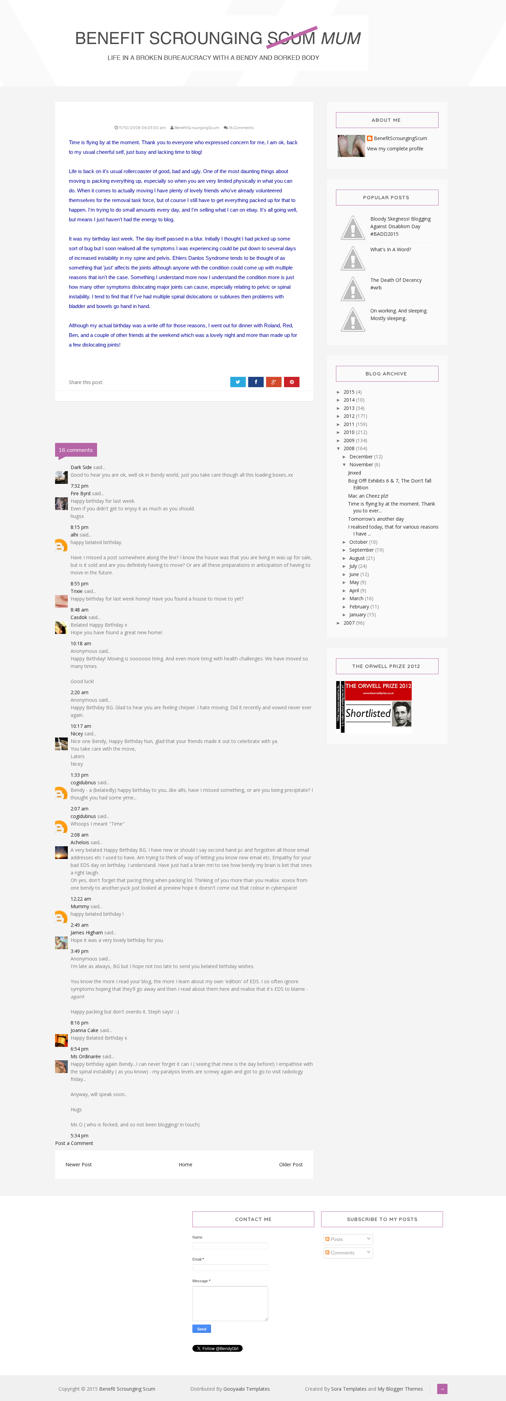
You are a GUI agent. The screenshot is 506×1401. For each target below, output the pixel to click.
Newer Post (78, 1164)
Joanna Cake (84, 1030)
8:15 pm (79, 527)
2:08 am (79, 834)
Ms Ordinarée (86, 1056)
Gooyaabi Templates (246, 1389)
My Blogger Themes (400, 1389)
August (357, 558)
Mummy (80, 906)
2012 (350, 416)
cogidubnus (83, 782)
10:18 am (81, 643)
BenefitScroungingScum (400, 138)
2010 (350, 432)
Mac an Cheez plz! (368, 495)
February (359, 606)
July (353, 566)
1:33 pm (79, 775)
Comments (342, 1252)
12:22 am (81, 898)
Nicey (77, 733)
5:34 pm (79, 1135)
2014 (350, 399)
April (354, 590)
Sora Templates (349, 1389)
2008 (350, 448)
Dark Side (81, 467)
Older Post (291, 1164)
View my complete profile (395, 148)
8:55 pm (79, 583)
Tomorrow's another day (376, 519)
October (359, 542)
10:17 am (81, 726)
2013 (350, 408)
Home (185, 1164)
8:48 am (79, 609)
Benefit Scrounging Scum (127, 1389)
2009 (350, 440)
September (362, 549)
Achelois (80, 842)
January (358, 614)
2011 (350, 424)
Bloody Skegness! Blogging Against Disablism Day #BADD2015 (400, 226)
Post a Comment (74, 1143)
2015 (350, 392)
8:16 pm (79, 1022)
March (357, 598)
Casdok (79, 617)
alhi (74, 534)
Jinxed (354, 472)
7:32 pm (79, 485)
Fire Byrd (81, 493)
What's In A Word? (390, 249)
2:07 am (79, 808)
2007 (350, 622)
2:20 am (79, 692)
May (354, 582)
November (362, 464)
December (361, 456)
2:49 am (79, 925)
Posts (336, 1239)
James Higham (87, 932)
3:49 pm (79, 951)
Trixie (77, 591)
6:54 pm (79, 1049)
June (354, 574)
